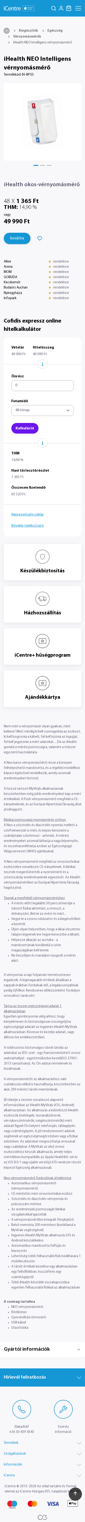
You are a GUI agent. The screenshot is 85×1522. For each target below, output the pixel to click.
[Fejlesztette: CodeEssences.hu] (42, 1517)
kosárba (17, 239)
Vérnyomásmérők (27, 37)
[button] (36, 165)
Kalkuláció (25, 428)
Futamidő (19, 401)
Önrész (17, 376)
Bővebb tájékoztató (27, 526)
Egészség (55, 31)
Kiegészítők (28, 31)
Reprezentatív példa (27, 515)
